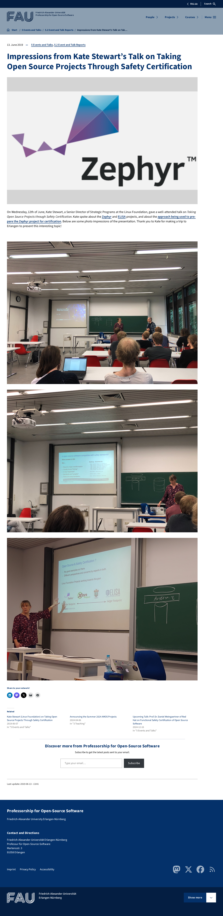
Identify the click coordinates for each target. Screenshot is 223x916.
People (150, 17)
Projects (170, 17)
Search (208, 4)
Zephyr (107, 217)
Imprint (11, 869)
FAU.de (194, 4)
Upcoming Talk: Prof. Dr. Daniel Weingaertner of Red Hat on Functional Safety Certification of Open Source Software (160, 720)
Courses (190, 17)
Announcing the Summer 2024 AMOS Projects (93, 717)
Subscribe (134, 763)
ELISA (122, 217)
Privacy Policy (28, 869)
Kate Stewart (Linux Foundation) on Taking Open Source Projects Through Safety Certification (32, 718)
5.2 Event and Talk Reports (70, 45)
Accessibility (47, 869)
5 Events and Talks (42, 45)
